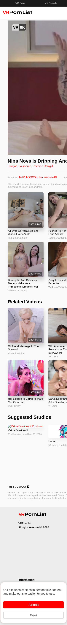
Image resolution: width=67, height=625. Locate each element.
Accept (33, 604)
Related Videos (25, 301)
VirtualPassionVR (18, 430)
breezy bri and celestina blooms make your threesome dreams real (23, 283)
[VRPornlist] (32, 515)
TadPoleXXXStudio (30, 177)
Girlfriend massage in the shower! (23, 348)
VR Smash (51, 3)
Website (49, 177)
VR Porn (20, 3)
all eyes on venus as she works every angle (23, 232)
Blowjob (12, 166)
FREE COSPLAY (17, 486)
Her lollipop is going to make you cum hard (26, 400)
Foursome (25, 166)
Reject (33, 615)
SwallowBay (14, 406)
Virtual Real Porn (16, 353)
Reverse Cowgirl (43, 166)
